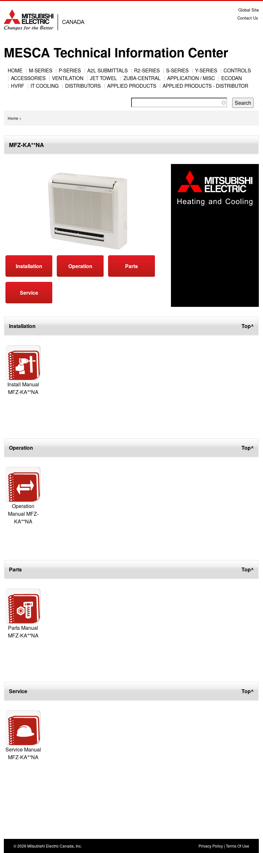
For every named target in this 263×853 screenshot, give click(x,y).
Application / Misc (191, 77)
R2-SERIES (147, 70)
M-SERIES (40, 70)
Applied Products (131, 85)
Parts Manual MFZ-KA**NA (23, 631)
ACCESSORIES (28, 77)
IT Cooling (44, 85)
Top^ (248, 326)
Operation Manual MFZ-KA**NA (23, 513)
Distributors (83, 85)
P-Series (70, 70)
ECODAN (231, 77)
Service (29, 292)
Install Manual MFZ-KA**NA (23, 388)
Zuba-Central (142, 77)
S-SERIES (177, 70)
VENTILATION (67, 77)
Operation (80, 266)
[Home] (46, 23)
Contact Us (247, 18)
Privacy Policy (211, 846)
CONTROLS (237, 70)
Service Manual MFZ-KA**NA (23, 753)
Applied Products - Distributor (205, 85)
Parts (131, 266)
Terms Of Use (237, 846)
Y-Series (206, 70)
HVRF (17, 85)
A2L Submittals (107, 70)
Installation (29, 266)
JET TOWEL (103, 77)
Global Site (248, 10)
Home (15, 70)
